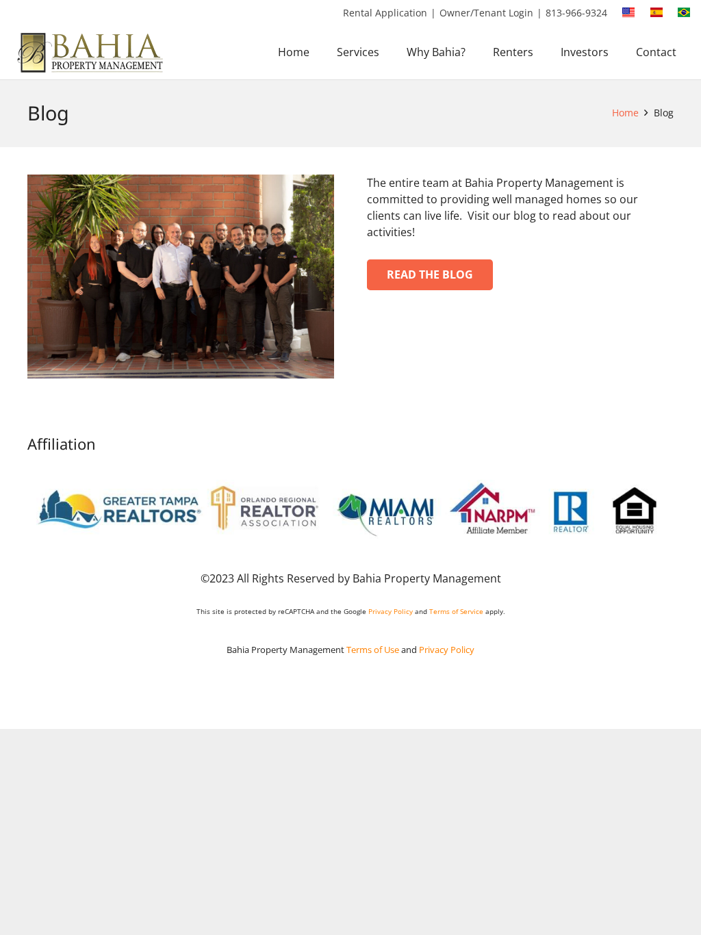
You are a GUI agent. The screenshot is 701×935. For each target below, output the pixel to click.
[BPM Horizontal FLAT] (92, 52)
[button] (389, 51)
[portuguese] (684, 12)
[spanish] (656, 12)
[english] (628, 12)
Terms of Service (456, 611)
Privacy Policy (390, 611)
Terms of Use (372, 649)
